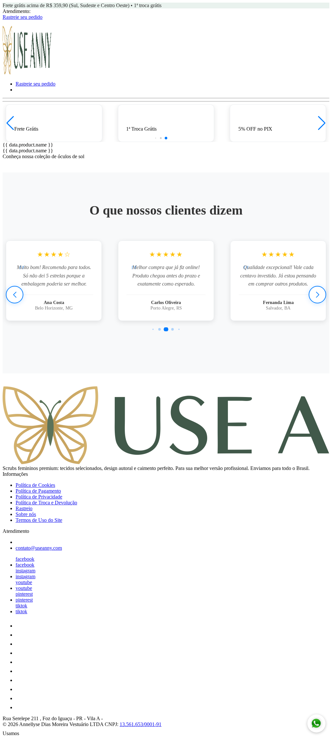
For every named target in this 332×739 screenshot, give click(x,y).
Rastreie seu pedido (22, 17)
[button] (10, 123)
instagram (25, 570)
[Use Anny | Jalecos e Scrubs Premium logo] (27, 73)
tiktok (21, 605)
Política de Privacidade (39, 496)
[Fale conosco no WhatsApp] (316, 723)
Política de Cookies (35, 485)
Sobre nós (26, 514)
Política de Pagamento (38, 491)
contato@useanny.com (39, 548)
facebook (25, 559)
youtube (24, 582)
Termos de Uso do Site (39, 520)
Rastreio (24, 508)
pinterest (24, 594)
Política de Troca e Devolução (46, 502)
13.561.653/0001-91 (140, 724)
